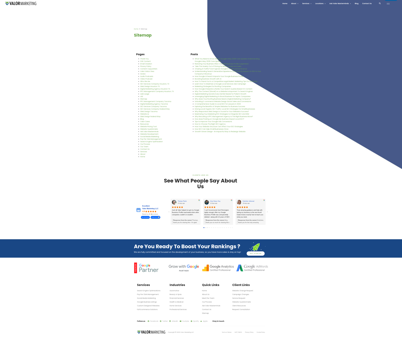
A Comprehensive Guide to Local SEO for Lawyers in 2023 (218, 104)
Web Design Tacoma (148, 111)
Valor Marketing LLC (150, 208)
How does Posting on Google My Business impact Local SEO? (219, 119)
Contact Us (367, 3)
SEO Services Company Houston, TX (154, 84)
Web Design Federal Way (150, 116)
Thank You (144, 59)
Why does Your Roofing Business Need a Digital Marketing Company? (223, 99)
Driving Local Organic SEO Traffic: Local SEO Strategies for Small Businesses (225, 109)
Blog (356, 3)
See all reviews (145, 217)
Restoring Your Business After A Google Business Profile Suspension (222, 64)
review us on (154, 217)
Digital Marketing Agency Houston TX (155, 89)
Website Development (149, 134)
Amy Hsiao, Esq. (215, 201)
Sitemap (143, 99)
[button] (380, 3)
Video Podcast (146, 79)
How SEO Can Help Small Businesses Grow (211, 129)
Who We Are (145, 81)
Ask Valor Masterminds (339, 3)
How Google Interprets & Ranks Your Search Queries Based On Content (223, 89)
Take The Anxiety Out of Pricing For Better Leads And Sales (218, 66)
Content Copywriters (148, 69)
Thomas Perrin (182, 201)
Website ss (144, 114)
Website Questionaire (149, 129)
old (141, 96)
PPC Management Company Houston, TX (157, 91)
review (143, 74)
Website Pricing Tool (148, 126)
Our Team (144, 146)
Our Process (145, 144)
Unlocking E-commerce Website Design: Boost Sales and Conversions (223, 101)
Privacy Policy (145, 66)
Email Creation (146, 64)
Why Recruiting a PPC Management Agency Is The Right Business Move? (224, 116)
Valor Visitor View (147, 71)
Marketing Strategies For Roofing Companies (213, 86)
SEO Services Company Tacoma (153, 106)
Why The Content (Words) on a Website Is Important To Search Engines (224, 91)
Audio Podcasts (146, 76)
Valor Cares (145, 121)
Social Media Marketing (149, 136)
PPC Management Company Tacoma (155, 101)
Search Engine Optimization (151, 141)
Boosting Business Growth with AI (208, 79)
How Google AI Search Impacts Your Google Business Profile (219, 76)
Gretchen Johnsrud (248, 201)
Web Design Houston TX (150, 86)
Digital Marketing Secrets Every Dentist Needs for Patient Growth (220, 94)
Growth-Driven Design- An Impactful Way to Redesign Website (220, 131)
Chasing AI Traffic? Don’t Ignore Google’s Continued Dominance (221, 69)
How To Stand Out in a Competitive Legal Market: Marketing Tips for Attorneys (226, 81)
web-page (144, 94)
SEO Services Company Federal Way (155, 109)
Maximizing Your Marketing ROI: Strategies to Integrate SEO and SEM (222, 114)
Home (284, 3)
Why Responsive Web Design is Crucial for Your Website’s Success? (222, 111)
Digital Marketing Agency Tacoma (154, 104)
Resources (144, 124)
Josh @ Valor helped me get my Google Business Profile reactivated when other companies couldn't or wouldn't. (185, 212)
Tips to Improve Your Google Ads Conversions (213, 121)
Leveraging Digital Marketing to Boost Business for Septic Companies (222, 96)
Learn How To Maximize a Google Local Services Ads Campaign (220, 84)
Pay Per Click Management (151, 139)
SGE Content (145, 61)
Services (143, 151)
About (293, 3)
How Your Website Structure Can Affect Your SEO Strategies (219, 126)
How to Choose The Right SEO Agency (210, 124)
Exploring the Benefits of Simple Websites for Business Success (220, 106)
